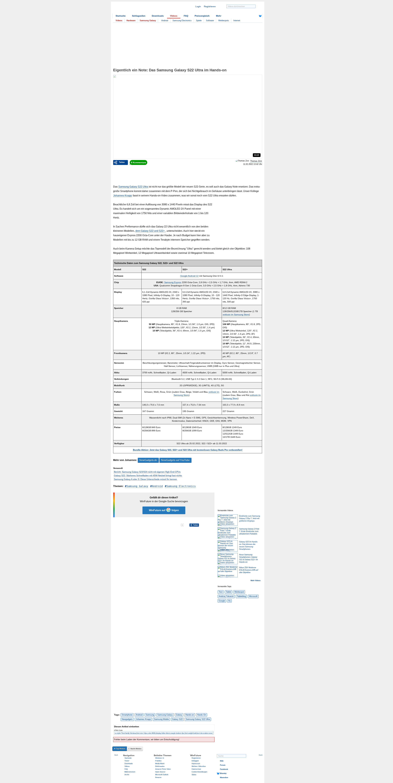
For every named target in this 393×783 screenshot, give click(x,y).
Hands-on (189, 715)
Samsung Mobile (161, 719)
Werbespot (239, 592)
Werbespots (223, 20)
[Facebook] (255, 16)
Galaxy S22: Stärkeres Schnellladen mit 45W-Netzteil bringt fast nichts (148, 475)
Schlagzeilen (138, 16)
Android (164, 20)
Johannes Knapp (122, 195)
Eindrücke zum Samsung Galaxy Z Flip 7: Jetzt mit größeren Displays (249, 518)
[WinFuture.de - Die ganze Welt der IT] (138, 8)
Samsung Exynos (172, 282)
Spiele (199, 20)
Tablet (228, 592)
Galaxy (179, 715)
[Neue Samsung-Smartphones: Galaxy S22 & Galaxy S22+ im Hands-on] (227, 558)
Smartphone (127, 715)
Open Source (160, 772)
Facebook (224, 769)
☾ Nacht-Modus (134, 749)
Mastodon (224, 777)
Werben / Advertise (199, 766)
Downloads (158, 16)
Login (198, 6)
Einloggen (195, 761)
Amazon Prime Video (163, 769)
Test (221, 592)
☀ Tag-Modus (119, 749)
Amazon (158, 777)
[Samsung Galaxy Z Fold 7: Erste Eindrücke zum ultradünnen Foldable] (227, 532)
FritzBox (158, 761)
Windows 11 (159, 758)
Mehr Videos (256, 580)
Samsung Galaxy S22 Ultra (133, 186)
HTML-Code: (118, 730)
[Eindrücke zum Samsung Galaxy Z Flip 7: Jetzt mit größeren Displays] (227, 520)
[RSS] (251, 16)
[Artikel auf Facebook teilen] (123, 525)
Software (210, 20)
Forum (222, 765)
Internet (236, 20)
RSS (221, 761)
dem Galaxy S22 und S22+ (150, 231)
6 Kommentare (138, 162)
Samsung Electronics (182, 20)
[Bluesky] (260, 16)
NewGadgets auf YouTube (175, 460)
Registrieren (210, 6)
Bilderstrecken (130, 772)
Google (222, 601)
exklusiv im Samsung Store (236, 314)
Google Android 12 (189, 276)
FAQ (186, 16)
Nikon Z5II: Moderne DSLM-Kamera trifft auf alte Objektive (248, 570)
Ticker (127, 761)
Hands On (201, 715)
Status (194, 774)
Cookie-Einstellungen (199, 772)
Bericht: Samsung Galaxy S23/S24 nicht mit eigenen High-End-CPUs (147, 472)
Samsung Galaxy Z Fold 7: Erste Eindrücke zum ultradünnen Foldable (249, 531)
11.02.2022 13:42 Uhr (252, 164)
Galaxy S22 (177, 719)
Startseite (121, 16)
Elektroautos (160, 766)
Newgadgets (127, 719)
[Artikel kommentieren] (169, 525)
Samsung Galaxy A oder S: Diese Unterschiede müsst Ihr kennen (145, 479)
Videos (173, 16)
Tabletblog (241, 596)
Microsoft (253, 596)
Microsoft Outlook (161, 774)
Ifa (229, 601)
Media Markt (159, 763)
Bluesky (223, 773)
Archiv (127, 774)
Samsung (150, 715)
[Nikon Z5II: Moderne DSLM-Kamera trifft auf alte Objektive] (227, 571)
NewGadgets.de (148, 460)
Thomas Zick (256, 161)
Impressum (196, 763)
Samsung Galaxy (137, 486)
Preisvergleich (202, 16)
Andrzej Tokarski (226, 596)
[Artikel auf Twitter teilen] (146, 525)
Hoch (116, 755)
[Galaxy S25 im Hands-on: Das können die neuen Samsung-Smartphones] (227, 545)
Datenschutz (196, 769)
